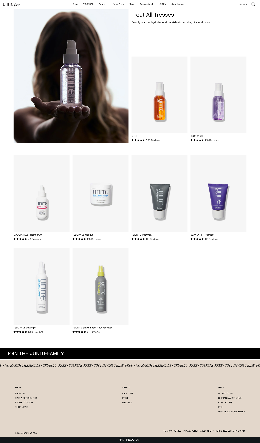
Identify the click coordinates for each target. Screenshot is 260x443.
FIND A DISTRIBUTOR (26, 398)
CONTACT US (225, 403)
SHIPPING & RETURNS (229, 398)
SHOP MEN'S (21, 407)
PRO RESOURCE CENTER (231, 412)
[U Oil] (159, 95)
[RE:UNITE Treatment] (159, 193)
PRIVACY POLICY (190, 431)
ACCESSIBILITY (207, 431)
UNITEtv (162, 4)
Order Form (118, 4)
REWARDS (127, 403)
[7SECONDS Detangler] (42, 286)
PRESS (125, 398)
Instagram (222, 353)
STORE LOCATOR (24, 403)
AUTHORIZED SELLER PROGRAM (230, 431)
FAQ (220, 407)
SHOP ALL (20, 394)
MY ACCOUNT (225, 394)
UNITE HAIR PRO (29, 433)
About (132, 4)
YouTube (240, 353)
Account (243, 4)
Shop (75, 4)
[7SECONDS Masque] (100, 193)
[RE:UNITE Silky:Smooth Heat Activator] (100, 286)
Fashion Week (146, 4)
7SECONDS (88, 4)
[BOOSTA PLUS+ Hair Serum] (42, 193)
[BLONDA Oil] (218, 95)
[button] (130, 440)
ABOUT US (127, 394)
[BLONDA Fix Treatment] (218, 193)
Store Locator (178, 4)
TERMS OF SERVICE (172, 431)
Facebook (231, 353)
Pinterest (248, 353)
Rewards (103, 4)
